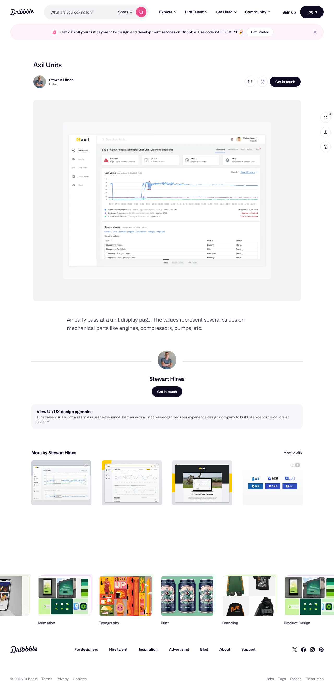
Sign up (289, 12)
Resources (315, 679)
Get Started (260, 32)
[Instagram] (312, 649)
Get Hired (224, 12)
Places (295, 679)
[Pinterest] (321, 649)
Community (255, 12)
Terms (46, 679)
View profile (293, 452)
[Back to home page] (22, 12)
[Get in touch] (60, 495)
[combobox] (79, 12)
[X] (294, 649)
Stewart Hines (61, 80)
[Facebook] (303, 649)
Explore (165, 12)
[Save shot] (262, 82)
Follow (53, 84)
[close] (315, 32)
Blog (204, 649)
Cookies (80, 679)
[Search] (141, 12)
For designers (86, 649)
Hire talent (118, 649)
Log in (312, 12)
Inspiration (148, 649)
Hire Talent (194, 12)
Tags (282, 679)
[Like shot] (250, 82)
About (224, 649)
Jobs (270, 679)
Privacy (62, 679)
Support (248, 649)
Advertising (179, 649)
